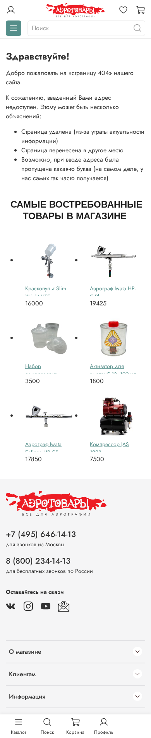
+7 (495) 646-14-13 (41, 534)
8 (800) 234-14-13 (38, 561)
